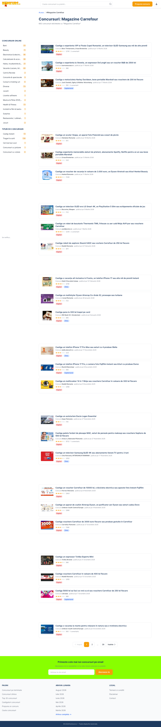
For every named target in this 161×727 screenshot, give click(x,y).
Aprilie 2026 (61, 706)
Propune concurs (142, 4)
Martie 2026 (61, 710)
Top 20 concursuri (9, 698)
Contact (112, 698)
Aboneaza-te (104, 672)
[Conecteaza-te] (156, 4)
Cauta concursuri (9, 710)
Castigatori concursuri (11, 702)
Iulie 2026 (60, 694)
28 (103, 644)
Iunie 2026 (60, 698)
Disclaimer (113, 694)
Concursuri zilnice (9, 694)
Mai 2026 (59, 702)
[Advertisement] (14, 23)
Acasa (41, 12)
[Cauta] (110, 4)
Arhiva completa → (63, 714)
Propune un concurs (10, 706)
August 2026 (61, 690)
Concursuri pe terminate (12, 690)
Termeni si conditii (116, 690)
